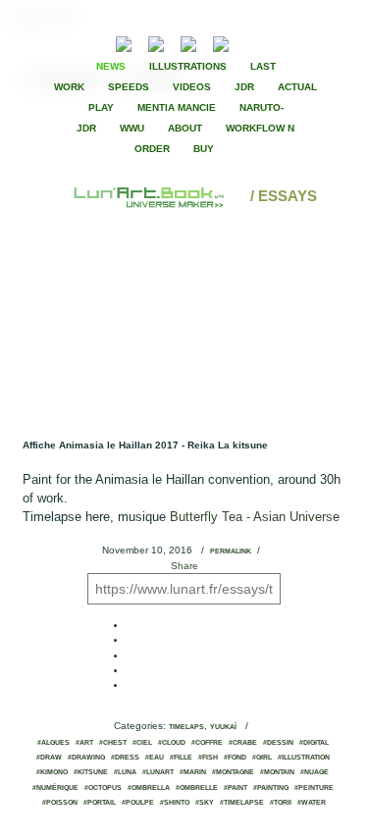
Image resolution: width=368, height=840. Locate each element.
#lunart (158, 772)
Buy (203, 148)
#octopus (103, 788)
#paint (235, 788)
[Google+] (306, 42)
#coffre (207, 743)
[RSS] (93, 41)
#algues (53, 743)
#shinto (174, 803)
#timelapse (242, 803)
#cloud (171, 743)
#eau (154, 757)
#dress (125, 757)
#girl (262, 757)
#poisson (60, 803)
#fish (208, 757)
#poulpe (138, 803)
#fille (181, 757)
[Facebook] (273, 42)
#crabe (243, 743)
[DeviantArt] (156, 41)
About (185, 128)
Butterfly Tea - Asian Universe (255, 516)
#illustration (304, 757)
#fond (235, 757)
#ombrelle (197, 788)
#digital (314, 743)
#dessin (278, 743)
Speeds (128, 86)
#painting (271, 788)
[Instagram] (221, 41)
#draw (49, 757)
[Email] (71, 42)
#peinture (314, 788)
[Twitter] (289, 42)
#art (84, 743)
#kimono (52, 772)
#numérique (55, 788)
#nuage (314, 772)
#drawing (86, 757)
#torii (280, 803)
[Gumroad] (123, 41)
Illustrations (188, 66)
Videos (192, 86)
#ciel (142, 743)
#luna (125, 772)
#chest (113, 743)
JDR (244, 86)
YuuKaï (223, 727)
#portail (99, 803)
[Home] (150, 196)
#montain (277, 772)
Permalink (230, 551)
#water (311, 803)
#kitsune (91, 772)
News (111, 66)
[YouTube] (250, 41)
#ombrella (149, 788)
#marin (193, 772)
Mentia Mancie (176, 107)
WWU (132, 128)
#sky (204, 803)
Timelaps (186, 727)
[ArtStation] (188, 41)
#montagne (233, 772)
